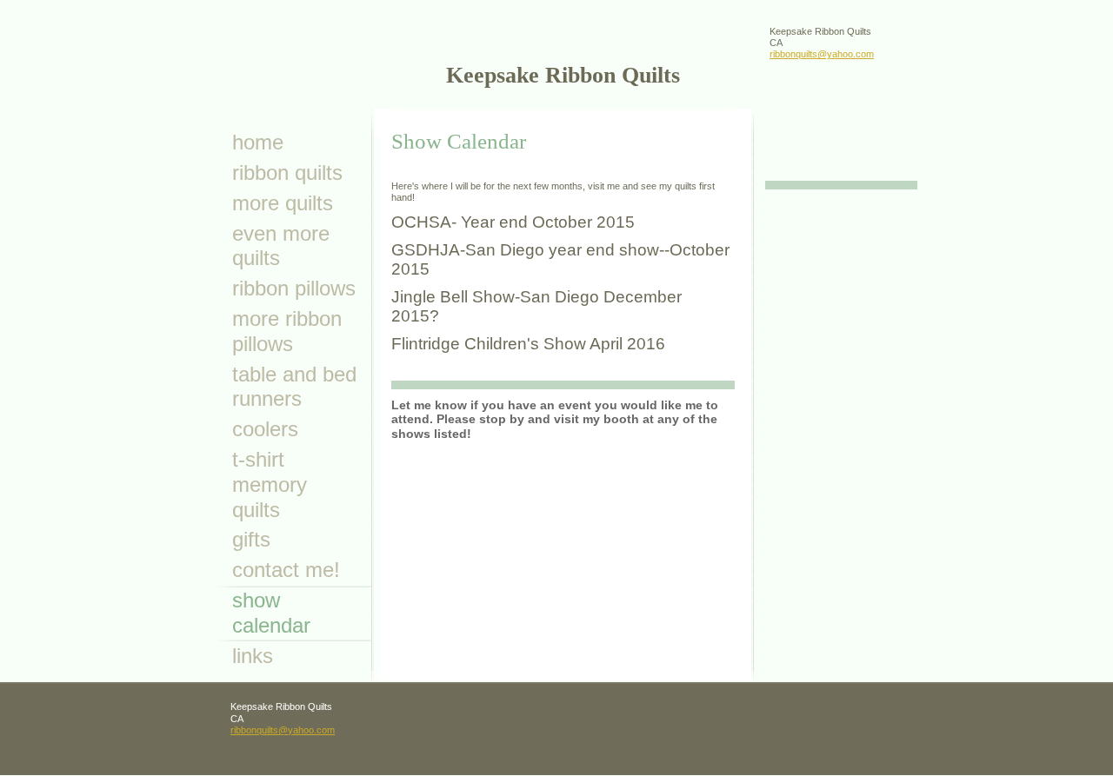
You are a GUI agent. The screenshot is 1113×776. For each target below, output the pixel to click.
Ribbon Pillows (294, 288)
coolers (265, 429)
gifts (251, 539)
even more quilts (281, 246)
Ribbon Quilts (287, 172)
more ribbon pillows (287, 331)
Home (257, 142)
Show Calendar (271, 612)
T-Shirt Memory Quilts (269, 484)
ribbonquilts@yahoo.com (822, 54)
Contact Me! (286, 569)
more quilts (282, 203)
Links (252, 655)
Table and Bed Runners (294, 386)
